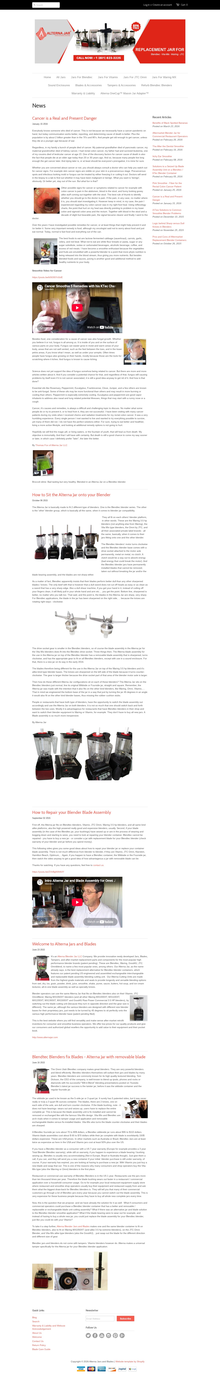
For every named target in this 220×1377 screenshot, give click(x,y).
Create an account (162, 4)
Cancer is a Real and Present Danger (64, 118)
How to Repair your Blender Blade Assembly (71, 812)
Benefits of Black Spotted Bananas (170, 123)
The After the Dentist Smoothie (168, 146)
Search (35, 1321)
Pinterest (115, 1335)
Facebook (95, 1335)
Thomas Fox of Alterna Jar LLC (51, 445)
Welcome (37, 1337)
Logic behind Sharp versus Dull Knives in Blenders (168, 225)
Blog (34, 1317)
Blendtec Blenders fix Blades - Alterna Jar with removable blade (88, 1056)
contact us (98, 865)
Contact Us (37, 1341)
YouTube (101, 1335)
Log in (146, 4)
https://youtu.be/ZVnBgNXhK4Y (48, 871)
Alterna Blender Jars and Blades (73, 1226)
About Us (37, 1333)
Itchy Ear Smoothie (162, 156)
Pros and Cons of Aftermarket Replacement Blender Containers (169, 238)
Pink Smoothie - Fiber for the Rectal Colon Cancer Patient (167, 185)
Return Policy (39, 1345)
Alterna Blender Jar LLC (69, 956)
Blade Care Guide (41, 1349)
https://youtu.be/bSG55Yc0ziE (47, 277)
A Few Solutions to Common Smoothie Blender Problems (167, 212)
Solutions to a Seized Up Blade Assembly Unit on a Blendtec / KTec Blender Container (168, 169)
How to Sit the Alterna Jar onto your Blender (71, 494)
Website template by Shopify (129, 1361)
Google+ (122, 1335)
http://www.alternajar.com (45, 1037)
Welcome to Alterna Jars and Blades (64, 944)
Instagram (108, 1335)
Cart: (184, 4)
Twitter (88, 1335)
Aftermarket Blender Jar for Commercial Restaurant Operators (170, 135)
